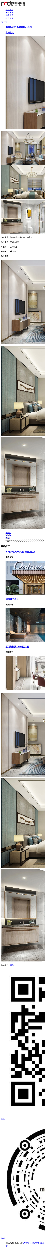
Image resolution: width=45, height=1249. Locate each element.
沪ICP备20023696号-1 (31, 1243)
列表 (8, 538)
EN (6, 22)
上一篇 (8, 533)
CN (2, 22)
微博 (3, 1238)
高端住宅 (10, 32)
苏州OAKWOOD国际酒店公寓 (20, 552)
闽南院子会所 (12, 599)
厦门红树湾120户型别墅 (17, 646)
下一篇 (8, 535)
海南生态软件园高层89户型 (19, 27)
